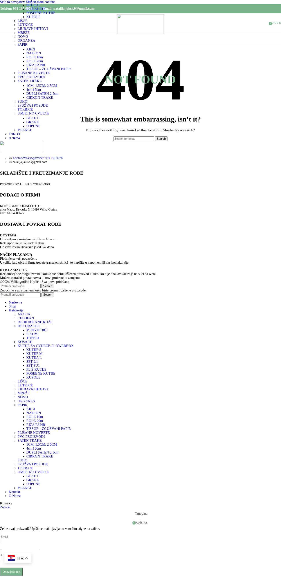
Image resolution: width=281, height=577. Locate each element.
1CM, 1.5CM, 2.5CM (41, 86)
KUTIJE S (33, 350)
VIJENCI (24, 130)
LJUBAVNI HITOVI (33, 28)
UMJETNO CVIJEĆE (33, 113)
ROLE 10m (34, 57)
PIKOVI (32, 334)
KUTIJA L (34, 357)
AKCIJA (24, 314)
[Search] (265, 23)
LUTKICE (25, 25)
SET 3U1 (33, 5)
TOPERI (32, 338)
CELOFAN (26, 318)
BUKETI (33, 118)
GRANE (32, 122)
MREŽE (24, 32)
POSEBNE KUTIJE (40, 13)
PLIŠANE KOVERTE (34, 73)
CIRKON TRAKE (39, 97)
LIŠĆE (22, 21)
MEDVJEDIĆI (37, 330)
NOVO (23, 36)
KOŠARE (25, 342)
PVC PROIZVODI (31, 77)
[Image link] (22, 151)
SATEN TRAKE (30, 81)
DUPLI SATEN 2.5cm (42, 93)
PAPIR (22, 44)
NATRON (33, 53)
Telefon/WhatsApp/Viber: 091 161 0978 (38, 158)
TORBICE (25, 109)
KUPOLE (33, 17)
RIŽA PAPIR (35, 65)
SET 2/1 (32, 361)
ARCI (30, 49)
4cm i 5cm (33, 89)
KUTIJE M (34, 353)
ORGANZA (26, 40)
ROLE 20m (34, 61)
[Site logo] (140, 33)
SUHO (22, 101)
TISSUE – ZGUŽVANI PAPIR (48, 69)
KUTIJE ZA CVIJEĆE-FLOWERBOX (46, 346)
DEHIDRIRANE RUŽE (35, 322)
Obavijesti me (11, 571)
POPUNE (33, 126)
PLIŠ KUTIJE (36, 9)
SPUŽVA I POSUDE (33, 105)
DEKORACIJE (29, 326)
